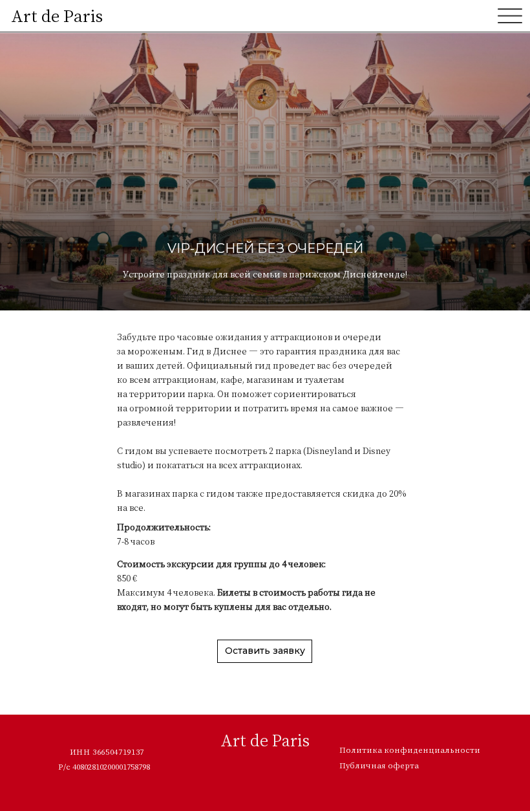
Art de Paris (57, 15)
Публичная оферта (379, 765)
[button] (264, 651)
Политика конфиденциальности (409, 749)
